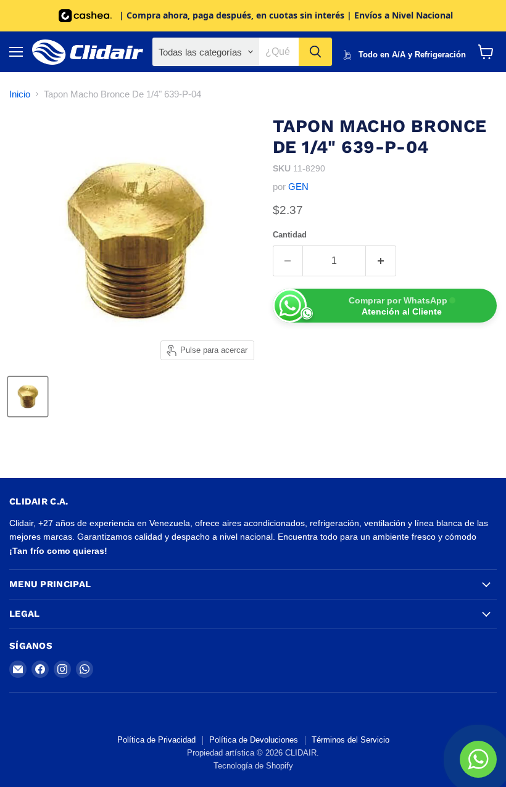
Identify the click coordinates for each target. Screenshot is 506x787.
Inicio (19, 94)
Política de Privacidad (156, 739)
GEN (298, 186)
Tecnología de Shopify (253, 765)
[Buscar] (315, 52)
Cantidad (290, 234)
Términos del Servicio (350, 739)
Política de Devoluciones (253, 739)
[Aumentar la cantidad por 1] (381, 260)
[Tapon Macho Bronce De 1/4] (28, 396)
